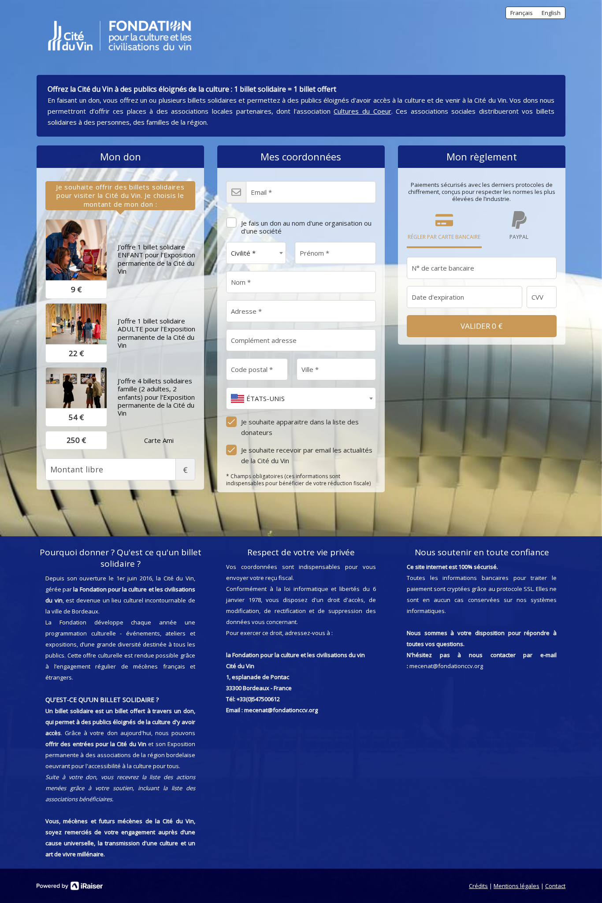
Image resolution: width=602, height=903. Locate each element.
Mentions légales (516, 886)
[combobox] (256, 253)
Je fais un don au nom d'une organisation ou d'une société (306, 227)
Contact (555, 886)
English (551, 13)
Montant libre (185, 470)
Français (521, 13)
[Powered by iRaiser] (70, 885)
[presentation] (120, 196)
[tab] (120, 196)
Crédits (478, 886)
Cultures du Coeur (362, 111)
